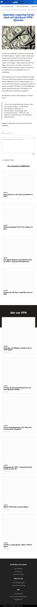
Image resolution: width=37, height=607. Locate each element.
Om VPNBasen (18, 568)
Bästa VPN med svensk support (16, 507)
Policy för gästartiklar (19, 582)
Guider (5, 192)
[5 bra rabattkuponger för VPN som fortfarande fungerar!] (18, 410)
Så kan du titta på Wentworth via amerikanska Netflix (17, 389)
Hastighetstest (18, 599)
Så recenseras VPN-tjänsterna (18, 596)
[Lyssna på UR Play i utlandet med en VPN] (18, 277)
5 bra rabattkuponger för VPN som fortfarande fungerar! (18, 428)
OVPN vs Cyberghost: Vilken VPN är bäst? (18, 546)
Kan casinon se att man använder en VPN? (18, 195)
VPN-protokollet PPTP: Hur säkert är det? (18, 228)
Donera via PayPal (18, 574)
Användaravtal (18, 594)
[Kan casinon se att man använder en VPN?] (18, 179)
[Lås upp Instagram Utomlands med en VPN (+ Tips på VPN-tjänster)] (18, 245)
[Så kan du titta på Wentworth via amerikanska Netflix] (18, 370)
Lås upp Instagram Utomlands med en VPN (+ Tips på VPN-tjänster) (17, 260)
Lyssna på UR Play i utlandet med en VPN (18, 293)
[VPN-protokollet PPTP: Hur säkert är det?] (18, 212)
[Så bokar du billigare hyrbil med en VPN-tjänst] (18, 330)
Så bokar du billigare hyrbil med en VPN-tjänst (18, 349)
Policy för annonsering (18, 585)
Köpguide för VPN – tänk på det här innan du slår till (18, 468)
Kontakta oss (18, 571)
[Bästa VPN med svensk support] (18, 489)
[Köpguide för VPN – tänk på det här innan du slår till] (18, 449)
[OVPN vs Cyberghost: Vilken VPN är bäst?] (18, 527)
